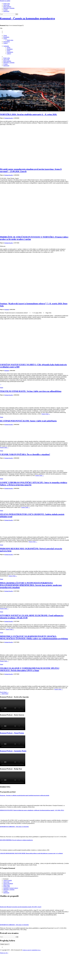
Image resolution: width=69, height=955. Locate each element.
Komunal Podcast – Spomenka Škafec (13, 751)
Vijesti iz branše (7, 880)
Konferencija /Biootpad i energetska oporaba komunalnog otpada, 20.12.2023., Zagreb (20, 906)
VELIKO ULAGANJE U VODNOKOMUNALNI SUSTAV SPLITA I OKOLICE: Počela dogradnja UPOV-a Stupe (29, 669)
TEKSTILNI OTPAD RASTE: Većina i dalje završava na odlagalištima (30, 391)
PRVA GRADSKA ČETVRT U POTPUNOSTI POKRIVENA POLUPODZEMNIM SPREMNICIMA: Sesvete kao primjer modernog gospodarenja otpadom (31, 585)
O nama (5, 9)
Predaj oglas (6, 3)
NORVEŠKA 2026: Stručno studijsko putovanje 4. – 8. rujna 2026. (28, 114)
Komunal (6, 309)
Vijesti (5, 35)
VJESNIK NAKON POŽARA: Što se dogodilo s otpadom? (25, 454)
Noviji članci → (4, 692)
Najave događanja (8, 883)
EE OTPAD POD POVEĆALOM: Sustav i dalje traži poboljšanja (28, 421)
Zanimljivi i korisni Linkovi (10, 888)
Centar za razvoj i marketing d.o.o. (31, 950)
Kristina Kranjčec (8, 118)
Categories (6, 46)
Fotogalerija (6, 41)
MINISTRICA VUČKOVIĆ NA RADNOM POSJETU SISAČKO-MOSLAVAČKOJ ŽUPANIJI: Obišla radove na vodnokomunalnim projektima (34, 637)
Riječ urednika (7, 6)
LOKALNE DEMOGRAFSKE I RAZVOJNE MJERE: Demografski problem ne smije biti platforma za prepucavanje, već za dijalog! (31, 853)
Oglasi (5, 38)
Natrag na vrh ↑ (4, 953)
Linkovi (5, 43)
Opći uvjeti (6, 5)
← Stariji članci (4, 693)
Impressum (6, 11)
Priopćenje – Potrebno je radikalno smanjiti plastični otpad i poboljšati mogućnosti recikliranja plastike (24, 795)
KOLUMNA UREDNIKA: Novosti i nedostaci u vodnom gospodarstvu (16, 840)
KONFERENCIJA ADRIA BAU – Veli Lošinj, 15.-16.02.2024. (14, 826)
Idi (16, 14)
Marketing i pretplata (8, 8)
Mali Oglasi (6, 885)
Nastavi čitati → (45, 414)
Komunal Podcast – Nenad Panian (12, 733)
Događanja (6, 37)
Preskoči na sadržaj (5, 0)
